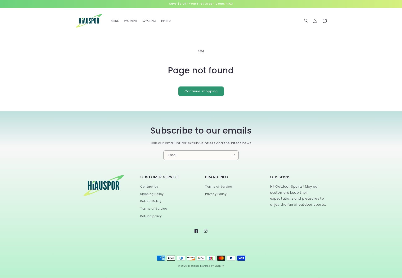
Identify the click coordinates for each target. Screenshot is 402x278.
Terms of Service (153, 209)
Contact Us (149, 186)
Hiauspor (193, 266)
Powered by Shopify (212, 266)
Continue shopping (201, 91)
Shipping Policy (152, 194)
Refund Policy (151, 201)
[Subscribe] (233, 155)
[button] (306, 20)
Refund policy (151, 216)
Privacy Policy (216, 194)
